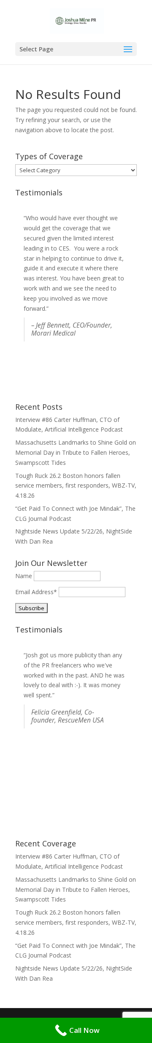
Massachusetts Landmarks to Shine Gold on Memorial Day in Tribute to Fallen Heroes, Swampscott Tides (75, 452)
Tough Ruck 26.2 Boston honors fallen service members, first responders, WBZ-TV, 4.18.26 (75, 486)
